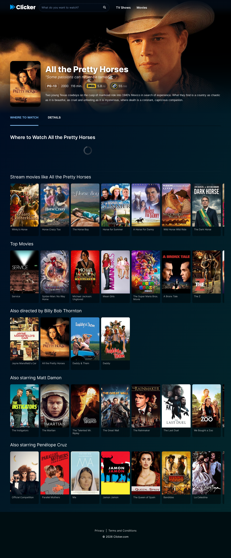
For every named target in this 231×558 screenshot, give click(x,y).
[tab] (26, 119)
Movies (142, 7)
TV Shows (123, 7)
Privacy (99, 530)
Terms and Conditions (122, 530)
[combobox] (74, 7)
